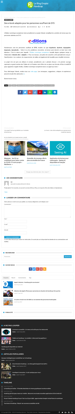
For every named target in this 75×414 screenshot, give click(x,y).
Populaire (6, 277)
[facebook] (20, 92)
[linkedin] (44, 92)
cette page (34, 71)
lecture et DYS (38, 85)
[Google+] (37, 269)
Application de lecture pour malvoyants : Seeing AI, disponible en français (59, 160)
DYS (10, 85)
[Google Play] (41, 269)
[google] (30, 92)
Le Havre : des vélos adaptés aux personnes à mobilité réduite (57, 130)
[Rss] (44, 269)
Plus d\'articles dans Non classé (15, 137)
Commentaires (22, 277)
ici (24, 74)
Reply (6, 192)
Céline (7, 26)
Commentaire (7, 204)
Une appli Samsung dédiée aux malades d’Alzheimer (16, 130)
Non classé (12, 17)
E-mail (6, 224)
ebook (14, 85)
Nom (5, 219)
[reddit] (35, 92)
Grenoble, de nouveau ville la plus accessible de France (36, 159)
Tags (30, 277)
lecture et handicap (49, 85)
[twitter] (25, 92)
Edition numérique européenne (39, 52)
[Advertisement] (37, 111)
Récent (13, 277)
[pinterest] (40, 92)
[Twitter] (34, 269)
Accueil (6, 17)
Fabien (14, 332)
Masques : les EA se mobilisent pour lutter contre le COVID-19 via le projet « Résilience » (14, 161)
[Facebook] (30, 269)
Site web (6, 230)
